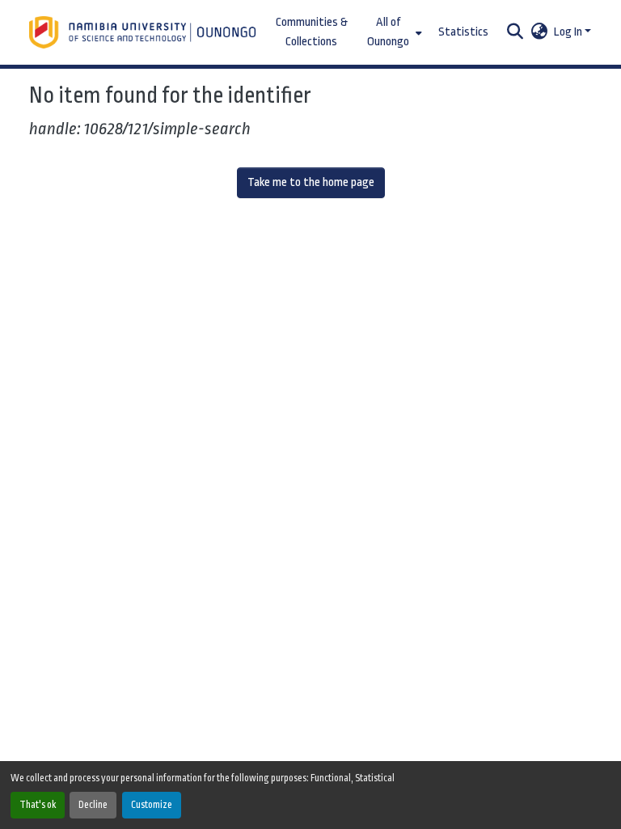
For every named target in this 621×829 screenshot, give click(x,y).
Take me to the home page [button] (310, 182)
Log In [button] (569, 32)
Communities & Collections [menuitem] (312, 32)
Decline (93, 804)
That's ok (37, 804)
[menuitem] (393, 32)
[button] (144, 32)
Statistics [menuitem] (463, 32)
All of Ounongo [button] (388, 32)
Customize (151, 804)
